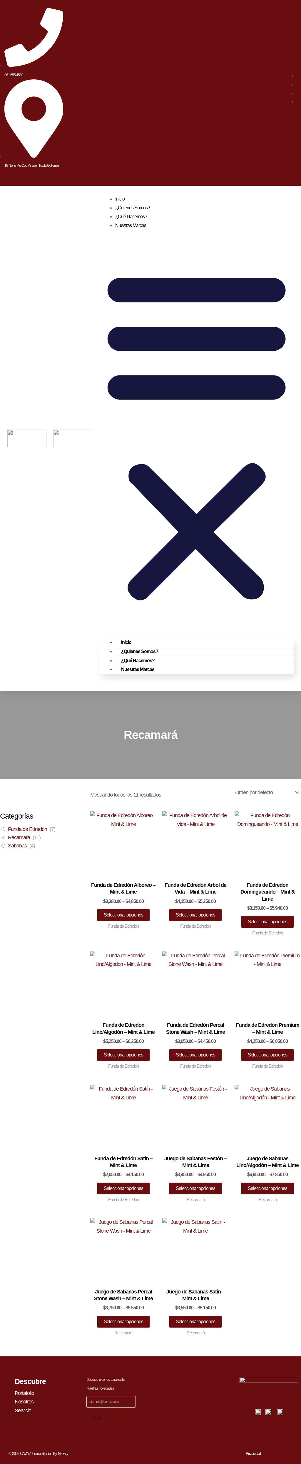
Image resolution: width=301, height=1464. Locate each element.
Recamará (19, 837)
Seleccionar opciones (123, 914)
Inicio (120, 198)
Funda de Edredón (27, 829)
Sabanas (17, 846)
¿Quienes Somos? (132, 207)
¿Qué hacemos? (131, 216)
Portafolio (24, 1393)
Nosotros (24, 1402)
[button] (196, 435)
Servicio (23, 1410)
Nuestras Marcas (130, 225)
